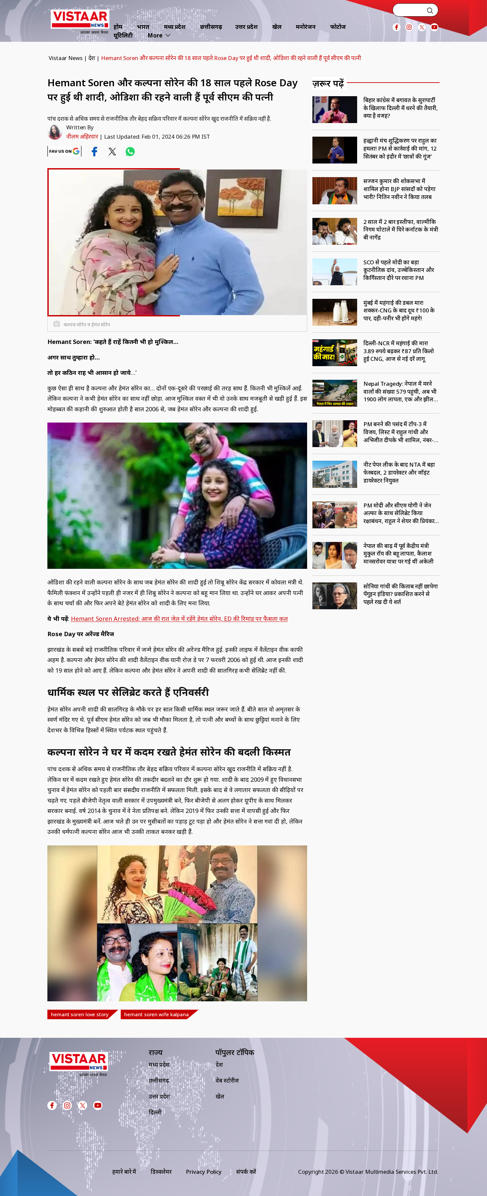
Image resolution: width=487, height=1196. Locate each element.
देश (91, 58)
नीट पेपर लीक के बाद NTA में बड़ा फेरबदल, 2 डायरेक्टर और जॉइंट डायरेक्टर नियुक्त (399, 472)
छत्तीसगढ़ (211, 27)
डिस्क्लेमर (161, 1171)
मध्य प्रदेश (175, 27)
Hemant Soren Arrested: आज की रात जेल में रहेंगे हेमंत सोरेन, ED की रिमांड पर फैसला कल (179, 619)
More (154, 35)
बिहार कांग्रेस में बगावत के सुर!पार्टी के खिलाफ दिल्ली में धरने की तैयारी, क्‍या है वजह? (400, 107)
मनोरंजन (306, 27)
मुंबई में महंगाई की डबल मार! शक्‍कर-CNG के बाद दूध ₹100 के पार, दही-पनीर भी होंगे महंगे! (399, 310)
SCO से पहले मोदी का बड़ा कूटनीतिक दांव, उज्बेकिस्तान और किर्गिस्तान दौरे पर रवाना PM (398, 270)
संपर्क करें (246, 1171)
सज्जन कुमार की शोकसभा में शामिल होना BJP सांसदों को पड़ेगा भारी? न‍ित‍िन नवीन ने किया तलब (399, 188)
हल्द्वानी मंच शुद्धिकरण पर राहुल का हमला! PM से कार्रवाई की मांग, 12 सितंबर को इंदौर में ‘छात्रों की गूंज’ (400, 148)
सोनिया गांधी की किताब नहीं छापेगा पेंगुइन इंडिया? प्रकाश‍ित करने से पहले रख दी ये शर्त (400, 594)
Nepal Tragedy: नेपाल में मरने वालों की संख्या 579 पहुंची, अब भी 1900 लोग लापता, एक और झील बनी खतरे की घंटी (400, 391)
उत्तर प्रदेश (246, 27)
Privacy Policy (204, 1171)
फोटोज (338, 27)
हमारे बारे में (124, 1171)
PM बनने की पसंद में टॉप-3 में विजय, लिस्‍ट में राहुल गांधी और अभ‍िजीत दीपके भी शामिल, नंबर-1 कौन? (400, 432)
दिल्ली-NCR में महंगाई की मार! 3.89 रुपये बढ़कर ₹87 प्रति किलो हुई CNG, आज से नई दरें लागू (398, 351)
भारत (143, 27)
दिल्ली (155, 1112)
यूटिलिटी (123, 35)
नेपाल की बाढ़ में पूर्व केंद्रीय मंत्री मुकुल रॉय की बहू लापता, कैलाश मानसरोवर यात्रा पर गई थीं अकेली (398, 553)
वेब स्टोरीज (227, 1080)
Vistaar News (65, 58)
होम (118, 27)
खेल (277, 27)
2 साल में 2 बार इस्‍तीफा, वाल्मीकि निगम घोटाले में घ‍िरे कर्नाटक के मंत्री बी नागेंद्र (400, 229)
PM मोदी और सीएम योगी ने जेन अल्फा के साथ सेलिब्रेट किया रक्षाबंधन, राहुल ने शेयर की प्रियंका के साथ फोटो (399, 513)
